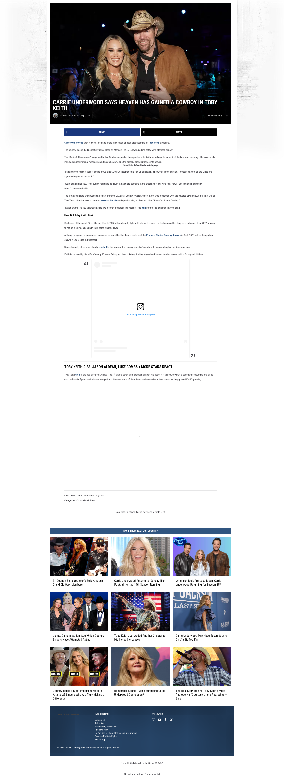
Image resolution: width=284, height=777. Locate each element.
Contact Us (100, 720)
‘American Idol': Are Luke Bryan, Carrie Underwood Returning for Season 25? (198, 582)
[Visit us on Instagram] (155, 719)
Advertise (99, 723)
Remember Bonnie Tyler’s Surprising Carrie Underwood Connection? (139, 692)
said (144, 207)
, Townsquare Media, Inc (91, 747)
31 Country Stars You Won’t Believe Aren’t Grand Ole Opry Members (78, 582)
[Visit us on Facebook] (167, 719)
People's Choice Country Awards (163, 235)
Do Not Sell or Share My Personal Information (116, 733)
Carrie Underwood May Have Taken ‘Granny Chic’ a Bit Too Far (201, 637)
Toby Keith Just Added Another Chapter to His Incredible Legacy (140, 637)
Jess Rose (63, 115)
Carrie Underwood (73, 142)
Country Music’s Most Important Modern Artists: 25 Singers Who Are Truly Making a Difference (78, 694)
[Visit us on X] (172, 719)
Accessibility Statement (106, 726)
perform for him (109, 200)
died (77, 374)
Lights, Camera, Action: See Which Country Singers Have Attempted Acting (78, 637)
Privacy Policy (101, 730)
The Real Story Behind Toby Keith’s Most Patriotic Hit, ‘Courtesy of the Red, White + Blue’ (201, 694)
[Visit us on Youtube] (161, 719)
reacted (103, 247)
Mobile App (100, 739)
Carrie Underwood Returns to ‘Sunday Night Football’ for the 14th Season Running (140, 582)
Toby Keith (153, 142)
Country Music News (85, 500)
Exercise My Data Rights (106, 736)
